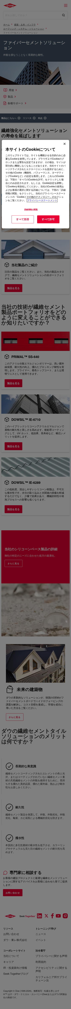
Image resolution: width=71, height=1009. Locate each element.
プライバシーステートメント (42, 200)
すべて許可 (48, 219)
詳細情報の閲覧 (31, 209)
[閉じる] (64, 143)
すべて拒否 (22, 219)
